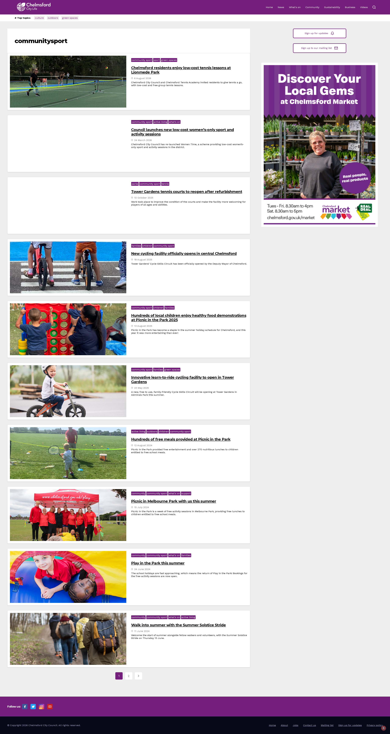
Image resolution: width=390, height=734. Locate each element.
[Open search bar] (374, 7)
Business (350, 7)
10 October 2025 (143, 197)
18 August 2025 (143, 259)
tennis (165, 183)
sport (157, 60)
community (138, 493)
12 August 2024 (143, 445)
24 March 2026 (143, 140)
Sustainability (332, 7)
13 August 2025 (143, 325)
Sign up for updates (316, 33)
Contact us (309, 725)
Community (312, 7)
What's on (295, 7)
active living (160, 121)
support (186, 493)
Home (269, 7)
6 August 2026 (142, 78)
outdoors (53, 17)
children (147, 245)
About (284, 725)
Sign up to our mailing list (316, 48)
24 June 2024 (142, 569)
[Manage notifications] (383, 728)
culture (39, 17)
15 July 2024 (141, 507)
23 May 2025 (141, 387)
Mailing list (327, 725)
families (136, 245)
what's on (174, 121)
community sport (142, 60)
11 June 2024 (142, 631)
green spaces (70, 17)
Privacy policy (375, 725)
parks (135, 183)
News (281, 7)
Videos (364, 7)
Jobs (295, 725)
